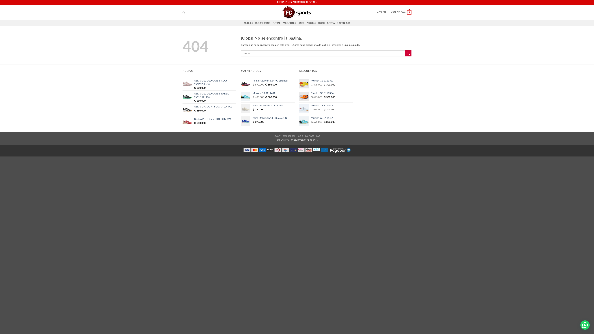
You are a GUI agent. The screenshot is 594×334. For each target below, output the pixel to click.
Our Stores (289, 136)
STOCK (321, 23)
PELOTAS (311, 23)
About (277, 136)
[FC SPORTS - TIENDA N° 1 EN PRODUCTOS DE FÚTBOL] (297, 12)
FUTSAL (276, 23)
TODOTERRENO (263, 23)
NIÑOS (301, 23)
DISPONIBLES (343, 23)
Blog (300, 136)
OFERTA (331, 23)
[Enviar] (408, 53)
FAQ (318, 136)
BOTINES (248, 23)
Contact (309, 136)
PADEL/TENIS (289, 23)
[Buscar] (184, 12)
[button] (382, 12)
